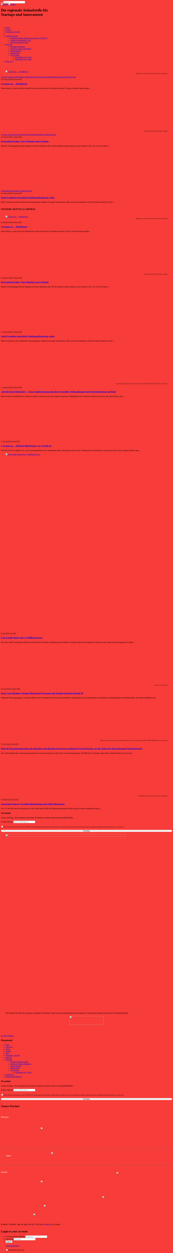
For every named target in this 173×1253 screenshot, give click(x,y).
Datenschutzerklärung (14, 1077)
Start (7, 1045)
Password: (9, 1239)
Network (9, 1060)
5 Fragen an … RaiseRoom (14, 84)
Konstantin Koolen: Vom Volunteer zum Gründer (25, 141)
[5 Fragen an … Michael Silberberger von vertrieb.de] (40, 437)
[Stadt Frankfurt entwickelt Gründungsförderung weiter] (40, 187)
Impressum (10, 1075)
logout (47, 1224)
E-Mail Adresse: (7, 822)
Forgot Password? (12, 1246)
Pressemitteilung (7, 191)
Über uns (9, 1047)
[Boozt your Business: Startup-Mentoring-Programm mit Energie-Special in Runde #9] (40, 683)
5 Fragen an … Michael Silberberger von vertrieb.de (26, 446)
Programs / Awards (13, 1055)
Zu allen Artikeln (7, 1036)
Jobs (7, 1053)
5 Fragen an (5, 77)
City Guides (14, 1070)
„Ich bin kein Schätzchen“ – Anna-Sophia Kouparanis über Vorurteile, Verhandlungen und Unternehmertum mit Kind (58, 391)
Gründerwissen (15, 135)
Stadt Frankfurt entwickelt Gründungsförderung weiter (28, 197)
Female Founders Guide (19, 1062)
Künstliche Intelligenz (24, 77)
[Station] (8, 4)
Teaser (73, 77)
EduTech (13, 77)
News (8, 1049)
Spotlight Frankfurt (64, 77)
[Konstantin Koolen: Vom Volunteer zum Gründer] (40, 129)
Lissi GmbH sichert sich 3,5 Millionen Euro (22, 637)
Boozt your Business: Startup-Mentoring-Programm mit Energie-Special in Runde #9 (42, 693)
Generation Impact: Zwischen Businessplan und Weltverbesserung (33, 804)
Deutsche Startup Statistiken (20, 1064)
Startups (9, 1058)
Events (8, 1051)
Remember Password (16, 1250)
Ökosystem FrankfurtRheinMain (45, 77)
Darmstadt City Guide (23, 1072)
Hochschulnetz (15, 1066)
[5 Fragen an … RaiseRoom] (17, 72)
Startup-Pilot (15, 1068)
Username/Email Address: (15, 1237)
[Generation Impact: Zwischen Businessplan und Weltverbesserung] (40, 794)
